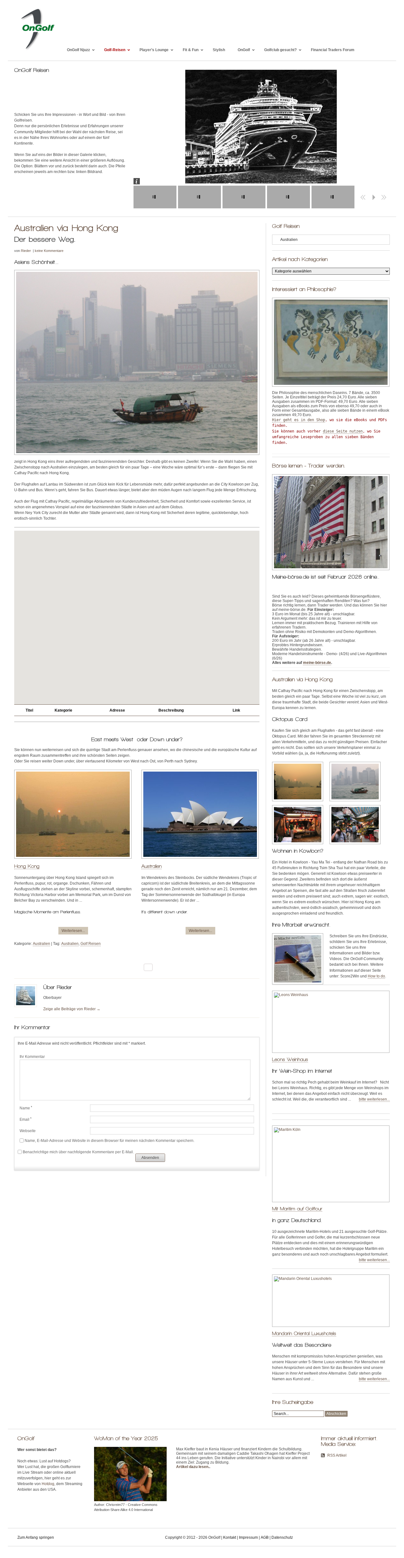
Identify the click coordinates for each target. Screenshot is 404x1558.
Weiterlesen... (73, 930)
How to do (376, 976)
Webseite (28, 1131)
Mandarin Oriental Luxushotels (304, 1333)
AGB (265, 1537)
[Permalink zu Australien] (200, 861)
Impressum (248, 1537)
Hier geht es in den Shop (298, 420)
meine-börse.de (317, 662)
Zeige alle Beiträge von (71, 1009)
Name (26, 1108)
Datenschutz (282, 1537)
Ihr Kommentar (32, 1056)
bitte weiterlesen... (374, 1099)
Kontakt (229, 1537)
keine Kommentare (49, 251)
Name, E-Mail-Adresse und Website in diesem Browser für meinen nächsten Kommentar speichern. (109, 1140)
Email (26, 1119)
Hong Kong (26, 866)
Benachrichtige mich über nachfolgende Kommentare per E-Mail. (78, 1152)
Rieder (26, 251)
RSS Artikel (337, 1455)
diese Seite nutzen (343, 431)
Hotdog (48, 1484)
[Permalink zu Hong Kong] (73, 861)
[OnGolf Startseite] (37, 50)
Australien (151, 866)
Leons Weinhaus (290, 1059)
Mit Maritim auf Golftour (297, 1208)
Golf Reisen (90, 943)
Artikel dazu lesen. (192, 1467)
